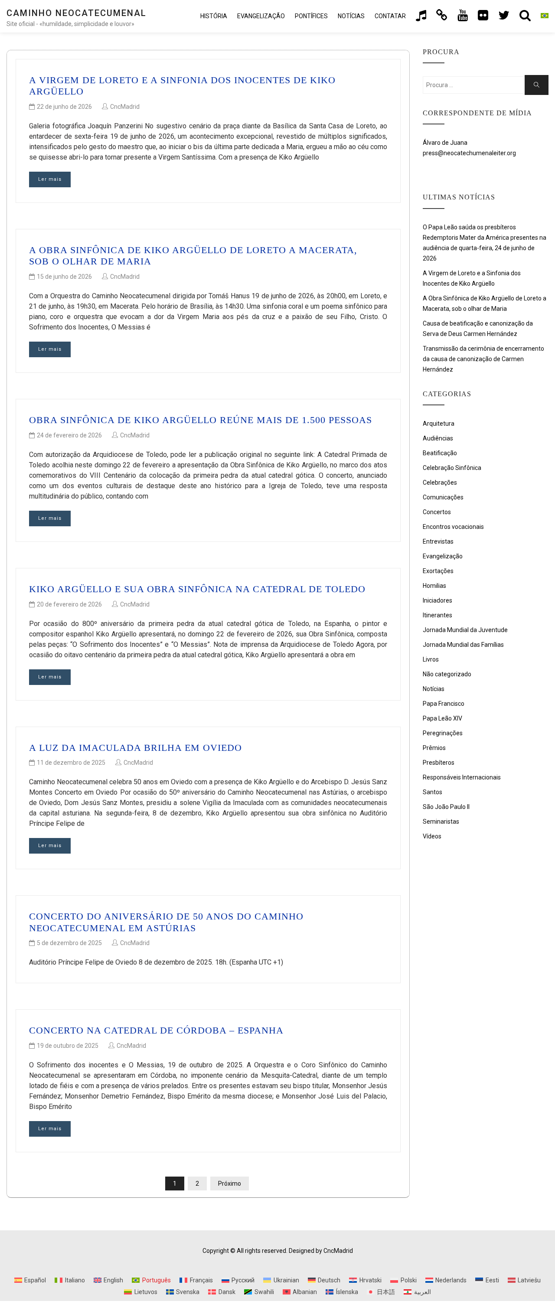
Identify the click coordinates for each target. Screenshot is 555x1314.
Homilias (434, 585)
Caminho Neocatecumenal (77, 13)
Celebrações (440, 482)
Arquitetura (438, 423)
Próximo (229, 1183)
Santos (432, 792)
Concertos (437, 512)
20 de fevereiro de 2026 (69, 604)
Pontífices (311, 16)
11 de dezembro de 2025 (71, 762)
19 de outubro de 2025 (67, 1045)
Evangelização (261, 16)
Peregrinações (443, 733)
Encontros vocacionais (453, 526)
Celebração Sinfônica (452, 467)
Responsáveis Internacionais (462, 777)
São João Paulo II (446, 806)
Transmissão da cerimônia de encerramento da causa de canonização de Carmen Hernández (483, 359)
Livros (431, 659)
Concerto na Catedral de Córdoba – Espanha (156, 1030)
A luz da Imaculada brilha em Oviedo (135, 747)
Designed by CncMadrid (321, 1250)
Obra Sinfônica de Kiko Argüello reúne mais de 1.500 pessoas (200, 419)
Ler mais (50, 179)
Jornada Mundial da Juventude (465, 629)
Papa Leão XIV (442, 718)
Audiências (438, 438)
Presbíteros (438, 762)
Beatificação (440, 453)
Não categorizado (447, 674)
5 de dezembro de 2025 (69, 942)
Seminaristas (441, 821)
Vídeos (432, 836)
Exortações (438, 570)
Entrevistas (438, 541)
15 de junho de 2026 (64, 276)
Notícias (351, 16)
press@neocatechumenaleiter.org (469, 153)
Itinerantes (437, 615)
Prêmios (434, 747)
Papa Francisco (443, 703)
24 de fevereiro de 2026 (69, 435)
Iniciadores (437, 600)
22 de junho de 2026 (64, 106)
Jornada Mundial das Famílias (463, 644)
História (213, 16)
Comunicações (443, 497)
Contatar (390, 16)
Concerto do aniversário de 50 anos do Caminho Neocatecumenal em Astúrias (166, 922)
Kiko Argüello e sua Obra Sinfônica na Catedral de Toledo (197, 589)
